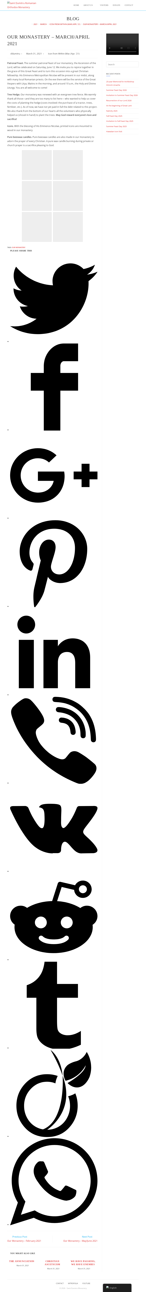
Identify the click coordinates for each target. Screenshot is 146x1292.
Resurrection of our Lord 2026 (118, 100)
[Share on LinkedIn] (54, 694)
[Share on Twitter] (54, 341)
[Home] (30, 24)
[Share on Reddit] (54, 959)
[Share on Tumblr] (54, 1047)
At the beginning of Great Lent (119, 105)
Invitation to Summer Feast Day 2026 (122, 95)
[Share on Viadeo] (54, 1136)
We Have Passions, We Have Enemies (83, 1263)
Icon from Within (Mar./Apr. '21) (63, 53)
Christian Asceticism (52, 1263)
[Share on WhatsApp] (54, 1224)
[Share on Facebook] (54, 429)
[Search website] (138, 5)
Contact (60, 1283)
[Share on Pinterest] (54, 606)
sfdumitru (15, 53)
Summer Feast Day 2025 (116, 126)
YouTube (86, 1283)
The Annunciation (21, 1261)
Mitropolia (73, 1283)
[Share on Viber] (54, 782)
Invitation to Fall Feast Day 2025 (119, 121)
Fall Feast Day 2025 (114, 116)
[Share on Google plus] (54, 518)
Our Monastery (18, 247)
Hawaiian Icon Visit (114, 131)
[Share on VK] (54, 871)
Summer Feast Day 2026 (116, 90)
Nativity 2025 (111, 111)
